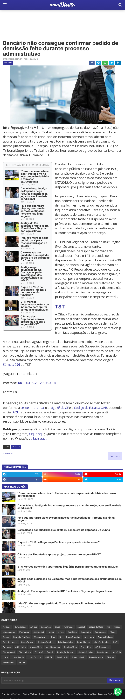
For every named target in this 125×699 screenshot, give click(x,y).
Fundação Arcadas (65, 652)
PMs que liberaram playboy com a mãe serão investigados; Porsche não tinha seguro (33, 210)
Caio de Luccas (10, 642)
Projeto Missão (78, 657)
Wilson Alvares (40, 637)
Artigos (33, 627)
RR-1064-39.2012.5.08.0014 (37, 383)
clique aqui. (39, 438)
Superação (86, 632)
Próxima (114, 456)
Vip (108, 627)
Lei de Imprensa (32, 407)
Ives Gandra (102, 652)
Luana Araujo (18, 657)
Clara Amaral (9, 652)
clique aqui (36, 434)
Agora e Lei (39, 632)
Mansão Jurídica (101, 642)
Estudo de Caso (96, 627)
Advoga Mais (36, 647)
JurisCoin (116, 652)
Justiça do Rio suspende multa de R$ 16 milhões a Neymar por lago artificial (35, 227)
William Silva (8, 662)
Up (60, 637)
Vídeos (117, 627)
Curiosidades (20, 627)
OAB (115, 642)
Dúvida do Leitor (65, 642)
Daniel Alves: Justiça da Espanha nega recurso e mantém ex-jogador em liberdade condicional (35, 193)
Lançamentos (9, 632)
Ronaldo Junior (96, 657)
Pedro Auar (24, 632)
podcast (81, 627)
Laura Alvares (83, 642)
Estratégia (72, 632)
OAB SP (49, 657)
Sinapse (110, 657)
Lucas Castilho (34, 657)
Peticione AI (62, 657)
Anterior (9, 453)
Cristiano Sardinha (45, 642)
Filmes (112, 632)
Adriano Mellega (105, 637)
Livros (60, 632)
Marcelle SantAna (21, 637)
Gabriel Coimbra (85, 652)
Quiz (53, 637)
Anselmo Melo (70, 647)
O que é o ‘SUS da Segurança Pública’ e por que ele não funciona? (34, 291)
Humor (51, 632)
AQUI (16, 412)
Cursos (6, 637)
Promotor (7, 647)
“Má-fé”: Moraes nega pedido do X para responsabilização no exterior (34, 241)
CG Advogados (102, 647)
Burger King (86, 647)
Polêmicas (68, 627)
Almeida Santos (53, 647)
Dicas (57, 627)
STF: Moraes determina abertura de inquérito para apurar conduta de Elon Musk (35, 305)
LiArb (5, 657)
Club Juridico (25, 652)
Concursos (46, 627)
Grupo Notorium (73, 637)
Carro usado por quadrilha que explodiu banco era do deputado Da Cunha (35, 256)
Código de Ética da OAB (90, 407)
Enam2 (50, 652)
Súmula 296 (11, 364)
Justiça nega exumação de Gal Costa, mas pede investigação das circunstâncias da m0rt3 (31, 273)
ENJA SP (39, 652)
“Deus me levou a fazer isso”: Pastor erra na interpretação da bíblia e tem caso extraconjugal (35, 176)
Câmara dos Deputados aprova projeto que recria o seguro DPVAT (33, 320)
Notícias (8, 63)
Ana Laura (89, 637)
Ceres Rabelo (27, 642)
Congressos (100, 632)
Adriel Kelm (20, 647)
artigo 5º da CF (58, 407)
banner (22, 662)
